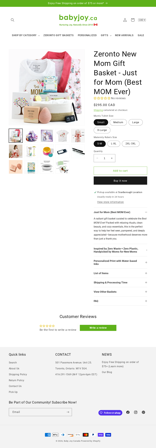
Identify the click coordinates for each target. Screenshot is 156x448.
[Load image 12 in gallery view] (31, 167)
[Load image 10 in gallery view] (78, 151)
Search (13, 362)
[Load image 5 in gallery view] (78, 136)
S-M (99, 143)
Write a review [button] (98, 327)
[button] (13, 20)
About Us (14, 368)
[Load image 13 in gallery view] (47, 167)
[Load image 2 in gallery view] (31, 136)
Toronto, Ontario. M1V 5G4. (71, 368)
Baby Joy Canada (72, 441)
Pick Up (13, 392)
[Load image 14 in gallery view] (62, 167)
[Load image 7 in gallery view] (31, 151)
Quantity (98, 151)
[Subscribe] (68, 412)
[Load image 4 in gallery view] (62, 136)
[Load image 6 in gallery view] (16, 151)
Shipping (98, 110)
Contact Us (15, 386)
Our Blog (107, 372)
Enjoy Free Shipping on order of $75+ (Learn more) (120, 364)
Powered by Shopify (90, 441)
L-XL (114, 143)
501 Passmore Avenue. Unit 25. (73, 362)
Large (135, 122)
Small (101, 122)
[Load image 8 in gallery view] (47, 151)
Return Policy (16, 380)
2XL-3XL (131, 143)
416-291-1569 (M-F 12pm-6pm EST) (76, 374)
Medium (118, 122)
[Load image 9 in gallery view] (62, 151)
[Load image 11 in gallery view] (16, 167)
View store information (110, 202)
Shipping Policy (18, 374)
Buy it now (120, 180)
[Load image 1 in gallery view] (16, 136)
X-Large (102, 130)
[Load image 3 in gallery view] (47, 136)
